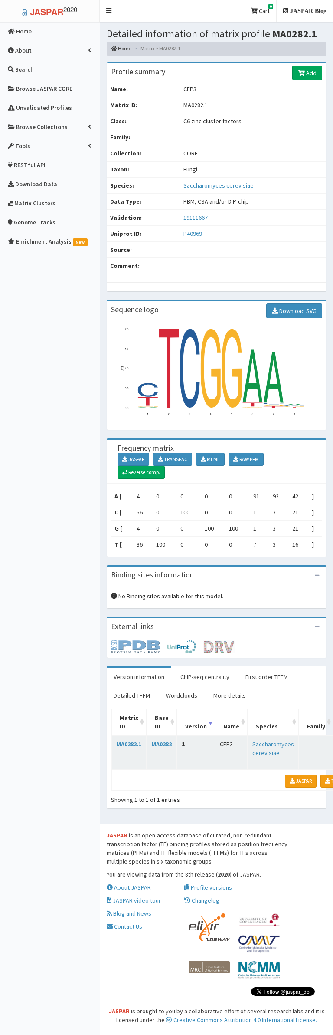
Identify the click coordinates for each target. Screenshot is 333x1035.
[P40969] (139, 646)
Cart (265, 9)
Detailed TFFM (132, 695)
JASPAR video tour (136, 900)
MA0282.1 (128, 744)
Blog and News (131, 913)
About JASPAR (132, 887)
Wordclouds (181, 695)
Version (196, 726)
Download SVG (297, 311)
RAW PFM (248, 459)
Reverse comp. (143, 472)
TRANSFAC (175, 459)
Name (231, 726)
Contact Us (127, 926)
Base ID (162, 722)
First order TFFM (266, 677)
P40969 (193, 233)
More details (229, 695)
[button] (109, 11)
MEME (213, 459)
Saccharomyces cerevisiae (218, 185)
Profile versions (210, 887)
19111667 (195, 217)
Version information (139, 677)
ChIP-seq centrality (204, 677)
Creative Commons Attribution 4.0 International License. (244, 1020)
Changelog (204, 900)
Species (267, 726)
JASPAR (135, 459)
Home (124, 48)
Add (311, 73)
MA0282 (161, 744)
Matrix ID (129, 722)
